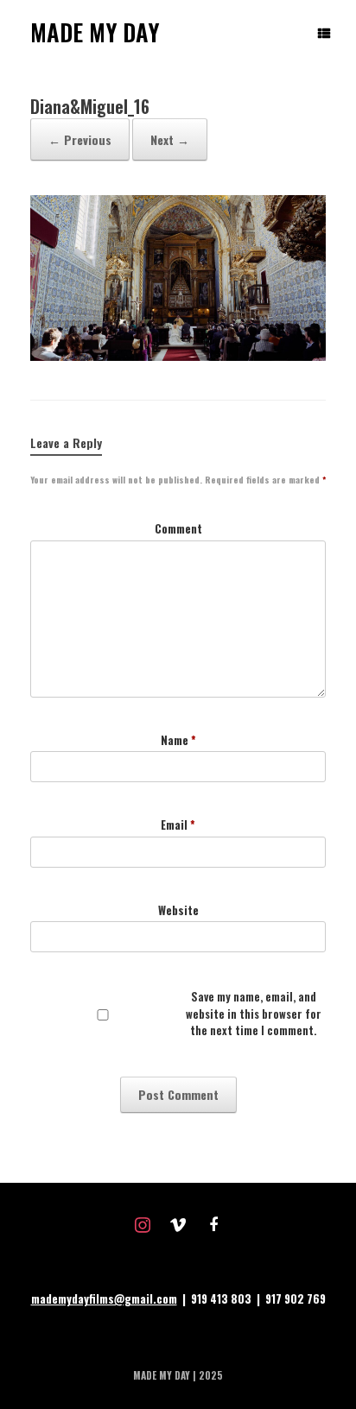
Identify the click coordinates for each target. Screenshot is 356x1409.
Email (178, 825)
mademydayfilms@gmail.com (104, 1298)
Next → (169, 139)
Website (178, 910)
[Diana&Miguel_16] (178, 355)
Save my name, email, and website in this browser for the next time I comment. (253, 1014)
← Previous (79, 139)
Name (178, 740)
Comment (178, 529)
